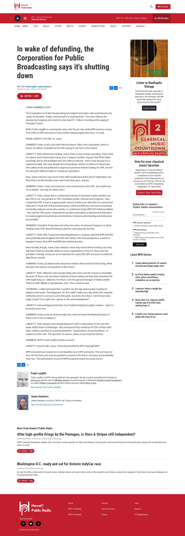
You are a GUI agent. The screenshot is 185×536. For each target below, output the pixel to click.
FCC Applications (141, 515)
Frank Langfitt (31, 86)
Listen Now (149, 108)
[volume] (25, 18)
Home (17, 26)
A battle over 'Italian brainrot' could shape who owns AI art (151, 315)
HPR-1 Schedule (74, 509)
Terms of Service (108, 509)
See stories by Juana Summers (47, 404)
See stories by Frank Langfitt (46, 387)
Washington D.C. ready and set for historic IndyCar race (59, 464)
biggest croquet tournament (109, 380)
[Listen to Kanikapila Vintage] (149, 58)
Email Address (139, 215)
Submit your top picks (149, 192)
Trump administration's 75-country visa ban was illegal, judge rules (151, 264)
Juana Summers (44, 86)
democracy (36, 380)
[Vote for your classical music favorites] (149, 137)
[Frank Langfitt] (22, 379)
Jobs (137, 503)
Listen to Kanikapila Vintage (149, 84)
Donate (164, 6)
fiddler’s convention (48, 383)
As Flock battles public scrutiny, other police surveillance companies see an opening (150, 277)
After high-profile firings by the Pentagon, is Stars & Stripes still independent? (76, 434)
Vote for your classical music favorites (149, 163)
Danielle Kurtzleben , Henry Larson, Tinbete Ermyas (35, 439)
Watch (70, 26)
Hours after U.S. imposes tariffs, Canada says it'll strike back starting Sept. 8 (150, 303)
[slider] (29, 18)
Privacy (104, 515)
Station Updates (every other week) (148, 226)
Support (138, 509)
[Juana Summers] (22, 402)
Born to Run (91, 383)
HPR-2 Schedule (74, 515)
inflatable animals (61, 380)
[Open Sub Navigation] (30, 26)
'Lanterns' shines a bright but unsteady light (148, 290)
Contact (104, 503)
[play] (18, 18)
